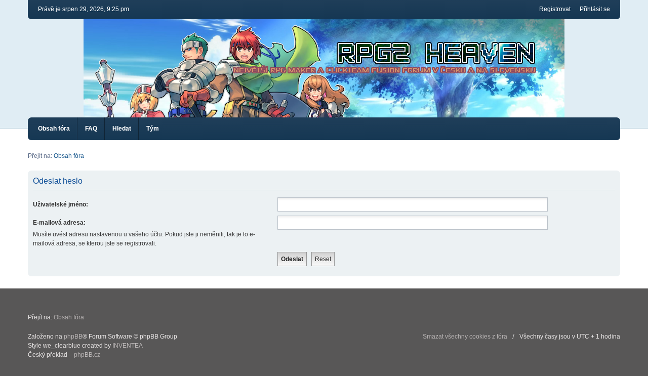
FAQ (91, 128)
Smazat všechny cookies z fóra (465, 336)
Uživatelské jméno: (60, 204)
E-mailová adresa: (59, 222)
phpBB (73, 336)
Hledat (121, 128)
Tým (152, 128)
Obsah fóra (54, 128)
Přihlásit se (595, 9)
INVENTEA (127, 345)
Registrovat (555, 9)
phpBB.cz (87, 354)
